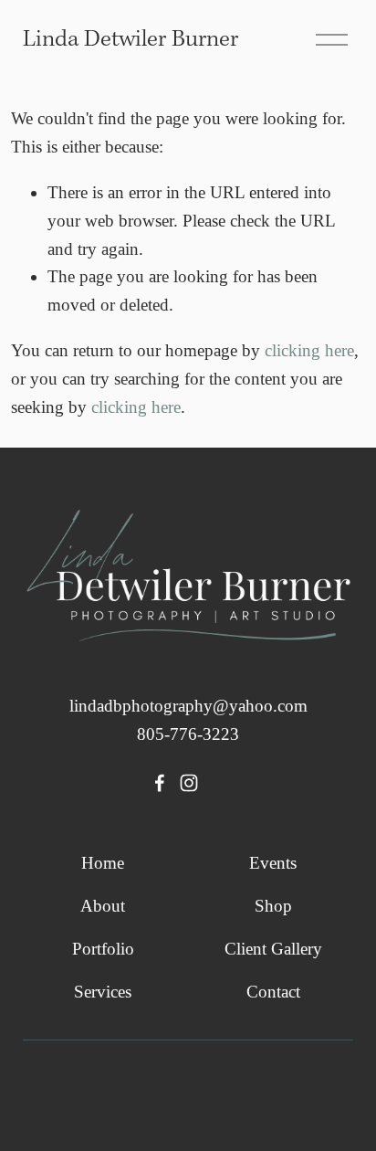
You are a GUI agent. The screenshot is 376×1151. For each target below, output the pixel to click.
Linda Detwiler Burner (130, 40)
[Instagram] (189, 783)
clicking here (309, 350)
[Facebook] (160, 783)
